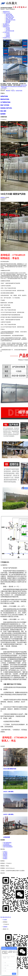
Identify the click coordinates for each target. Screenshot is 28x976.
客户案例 (6, 24)
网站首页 (6, 11)
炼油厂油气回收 (9, 18)
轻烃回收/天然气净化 (10, 19)
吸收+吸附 (8, 21)
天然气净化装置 (11, 86)
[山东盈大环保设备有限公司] (9, 5)
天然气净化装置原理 (8, 846)
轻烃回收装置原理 (7, 845)
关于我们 (6, 32)
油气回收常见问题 (10, 30)
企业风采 (8, 35)
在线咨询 (3, 197)
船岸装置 (8, 22)
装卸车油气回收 (9, 15)
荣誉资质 (6, 25)
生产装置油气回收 (10, 17)
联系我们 (6, 37)
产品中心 (6, 12)
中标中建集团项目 (7, 842)
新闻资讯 (6, 26)
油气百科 (8, 28)
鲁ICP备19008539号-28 (6, 917)
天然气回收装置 (18, 86)
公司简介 (8, 33)
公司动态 (8, 29)
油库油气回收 (9, 14)
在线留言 (8, 36)
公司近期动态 (6, 844)
